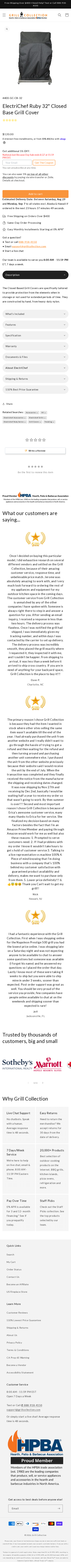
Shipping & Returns (17, 1327)
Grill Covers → (35, 422)
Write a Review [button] (37, 450)
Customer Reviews (17, 1312)
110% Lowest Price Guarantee (24, 1320)
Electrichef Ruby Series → (15, 422)
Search (10, 1254)
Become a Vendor (16, 1365)
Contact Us (13, 1276)
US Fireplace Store (17, 1291)
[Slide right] (42, 1083)
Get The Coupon (44, 162)
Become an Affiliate (18, 1284)
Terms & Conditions (18, 1350)
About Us (12, 1335)
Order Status (14, 1269)
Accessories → (32, 412)
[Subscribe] (59, 1508)
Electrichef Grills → (37, 418)
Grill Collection (39, 1535)
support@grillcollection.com (29, 246)
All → (43, 412)
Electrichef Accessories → (15, 418)
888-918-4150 (28, 241)
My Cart (11, 1262)
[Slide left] (28, 1083)
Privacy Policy (14, 1342)
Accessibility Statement (20, 1372)
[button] (4, 15)
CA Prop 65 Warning (18, 1357)
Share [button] (9, 403)
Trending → (49, 422)
